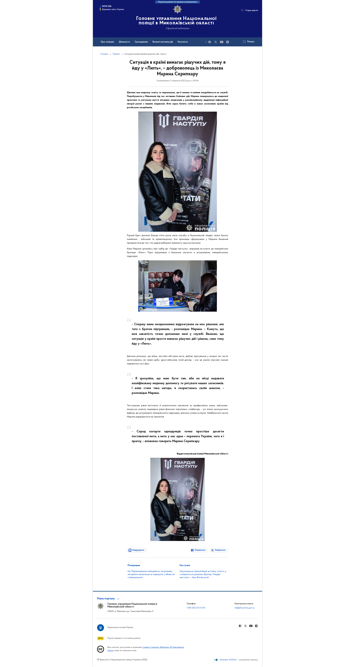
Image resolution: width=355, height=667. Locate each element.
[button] (108, 598)
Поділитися (200, 550)
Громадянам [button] (141, 42)
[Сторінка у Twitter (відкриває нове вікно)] (215, 42)
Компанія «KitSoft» (228, 660)
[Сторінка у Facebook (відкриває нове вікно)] (209, 42)
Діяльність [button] (124, 42)
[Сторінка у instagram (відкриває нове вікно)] (227, 42)
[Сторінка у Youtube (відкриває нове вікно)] (221, 42)
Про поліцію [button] (107, 42)
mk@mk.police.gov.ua (244, 608)
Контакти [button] (183, 42)
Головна (104, 54)
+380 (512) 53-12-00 (196, 608)
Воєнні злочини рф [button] (163, 42)
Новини (116, 54)
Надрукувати (138, 550)
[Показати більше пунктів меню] (206, 41)
